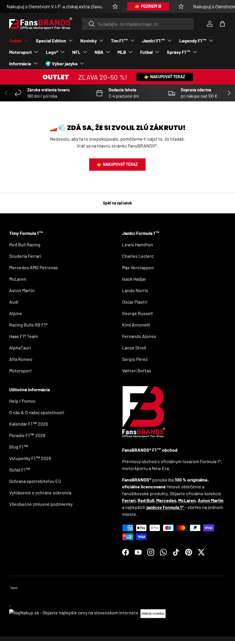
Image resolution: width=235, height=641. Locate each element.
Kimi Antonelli (136, 324)
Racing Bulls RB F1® (28, 324)
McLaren (17, 279)
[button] (222, 23)
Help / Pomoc (22, 401)
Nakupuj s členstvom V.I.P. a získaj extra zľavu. (55, 6)
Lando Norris (135, 290)
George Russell (137, 313)
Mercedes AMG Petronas (33, 267)
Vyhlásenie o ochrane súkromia (40, 492)
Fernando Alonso (139, 336)
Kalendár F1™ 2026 (28, 423)
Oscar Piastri (134, 301)
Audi (13, 301)
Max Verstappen (138, 267)
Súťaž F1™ (19, 469)
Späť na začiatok (117, 202)
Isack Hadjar (134, 279)
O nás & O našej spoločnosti (36, 412)
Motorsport (20, 370)
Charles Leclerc (138, 256)
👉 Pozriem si (148, 6)
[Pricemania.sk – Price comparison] (153, 612)
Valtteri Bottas (136, 370)
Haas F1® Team (23, 336)
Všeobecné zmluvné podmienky (41, 504)
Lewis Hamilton (137, 244)
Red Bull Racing (24, 244)
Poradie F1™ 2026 (27, 435)
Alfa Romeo (20, 359)
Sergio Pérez (135, 359)
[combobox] (138, 24)
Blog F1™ (18, 446)
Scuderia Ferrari (25, 256)
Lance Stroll (134, 347)
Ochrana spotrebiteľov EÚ (35, 481)
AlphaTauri (20, 347)
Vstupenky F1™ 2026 (30, 458)
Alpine (15, 313)
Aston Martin (22, 290)
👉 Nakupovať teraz (164, 76)
